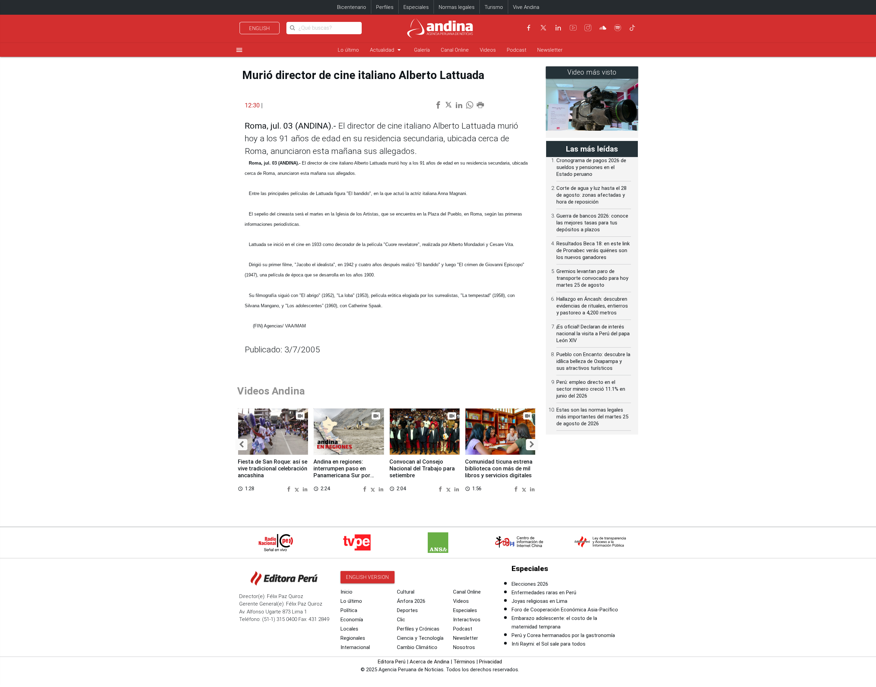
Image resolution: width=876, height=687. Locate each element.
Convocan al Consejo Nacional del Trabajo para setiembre (422, 468)
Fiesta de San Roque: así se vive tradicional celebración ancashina (272, 468)
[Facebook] (529, 28)
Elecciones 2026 (530, 584)
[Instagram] (588, 28)
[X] (543, 28)
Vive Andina (526, 7)
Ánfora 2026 (411, 601)
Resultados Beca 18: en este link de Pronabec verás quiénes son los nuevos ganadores (593, 250)
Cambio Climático (417, 647)
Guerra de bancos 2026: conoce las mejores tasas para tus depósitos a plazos (592, 223)
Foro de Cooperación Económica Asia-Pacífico (565, 610)
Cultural (405, 592)
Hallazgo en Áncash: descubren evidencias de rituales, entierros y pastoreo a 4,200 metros (592, 306)
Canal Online (455, 50)
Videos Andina (271, 391)
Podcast (516, 50)
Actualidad (386, 50)
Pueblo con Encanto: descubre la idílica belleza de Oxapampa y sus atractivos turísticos (593, 361)
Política (348, 610)
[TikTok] (632, 28)
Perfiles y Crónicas (418, 629)
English (259, 28)
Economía (351, 620)
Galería (422, 50)
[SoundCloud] (603, 28)
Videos (488, 50)
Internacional (355, 647)
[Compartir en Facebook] (289, 488)
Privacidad (490, 662)
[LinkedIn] (558, 28)
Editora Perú (391, 662)
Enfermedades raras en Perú (544, 592)
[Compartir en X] (298, 488)
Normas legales (457, 7)
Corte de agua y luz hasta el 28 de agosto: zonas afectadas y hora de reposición (591, 195)
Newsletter (550, 50)
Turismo (494, 7)
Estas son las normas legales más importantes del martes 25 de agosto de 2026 (592, 417)
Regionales (352, 638)
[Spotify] (617, 28)
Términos (464, 662)
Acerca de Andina (429, 662)
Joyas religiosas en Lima (539, 601)
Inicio (346, 592)
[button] (241, 445)
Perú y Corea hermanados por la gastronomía (563, 635)
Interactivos (466, 620)
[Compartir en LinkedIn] (305, 488)
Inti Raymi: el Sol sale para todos (548, 644)
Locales (349, 629)
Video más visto (592, 72)
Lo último (348, 50)
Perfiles (385, 7)
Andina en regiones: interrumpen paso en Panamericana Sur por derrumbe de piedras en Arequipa (343, 475)
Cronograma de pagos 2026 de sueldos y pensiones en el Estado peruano (591, 167)
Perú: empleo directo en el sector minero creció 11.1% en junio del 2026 (590, 389)
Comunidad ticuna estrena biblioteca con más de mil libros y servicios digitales (498, 468)
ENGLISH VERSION (367, 577)
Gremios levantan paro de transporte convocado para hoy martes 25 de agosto (592, 278)
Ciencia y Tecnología (420, 638)
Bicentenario (351, 7)
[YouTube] (573, 28)
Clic (401, 620)
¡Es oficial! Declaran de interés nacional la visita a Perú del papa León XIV (593, 334)
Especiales (416, 7)
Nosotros (464, 647)
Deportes (407, 610)
